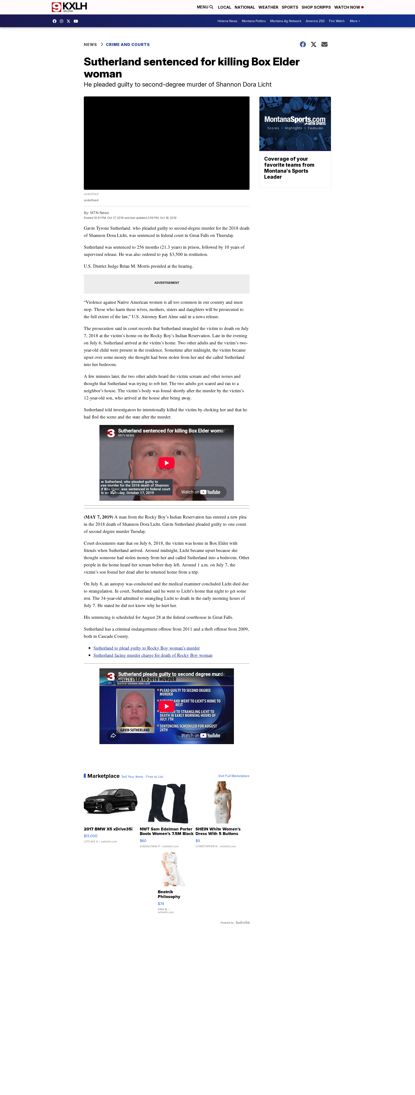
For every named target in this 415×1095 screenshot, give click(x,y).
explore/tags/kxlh (63, 21)
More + (355, 21)
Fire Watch (337, 21)
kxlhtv (56, 21)
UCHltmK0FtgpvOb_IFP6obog (77, 21)
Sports (290, 7)
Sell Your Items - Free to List (142, 776)
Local (224, 7)
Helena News (228, 21)
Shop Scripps (316, 7)
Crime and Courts (128, 44)
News (90, 44)
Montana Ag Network (285, 21)
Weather (268, 7)
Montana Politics (254, 21)
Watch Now (347, 7)
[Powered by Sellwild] (243, 922)
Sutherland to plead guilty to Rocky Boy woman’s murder (146, 648)
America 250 (315, 21)
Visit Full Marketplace (234, 776)
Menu (203, 7)
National (245, 7)
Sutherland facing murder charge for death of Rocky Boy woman (153, 655)
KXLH (70, 21)
